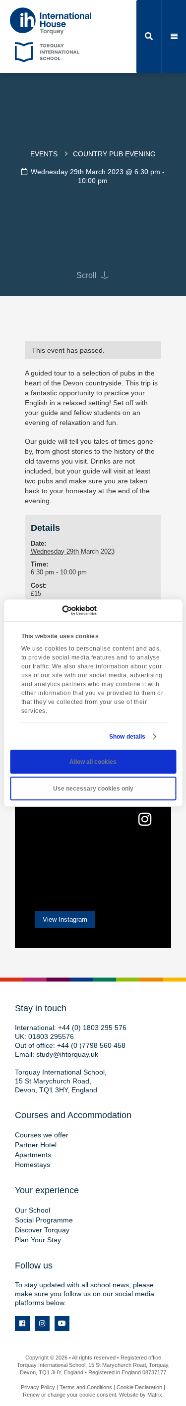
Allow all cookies (93, 761)
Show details (127, 736)
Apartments (33, 1155)
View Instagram (65, 919)
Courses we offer (41, 1135)
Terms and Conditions (86, 1387)
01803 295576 (51, 1036)
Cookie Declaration (139, 1387)
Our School (32, 1210)
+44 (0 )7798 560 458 (91, 1045)
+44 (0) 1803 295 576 (92, 1027)
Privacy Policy (38, 1387)
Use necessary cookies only (93, 788)
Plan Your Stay (38, 1240)
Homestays (32, 1165)
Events (44, 154)
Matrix (154, 1395)
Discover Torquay (42, 1230)
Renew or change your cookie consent (69, 1395)
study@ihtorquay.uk (67, 1054)
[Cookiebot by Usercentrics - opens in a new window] (53, 610)
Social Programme (44, 1220)
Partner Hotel (36, 1145)
